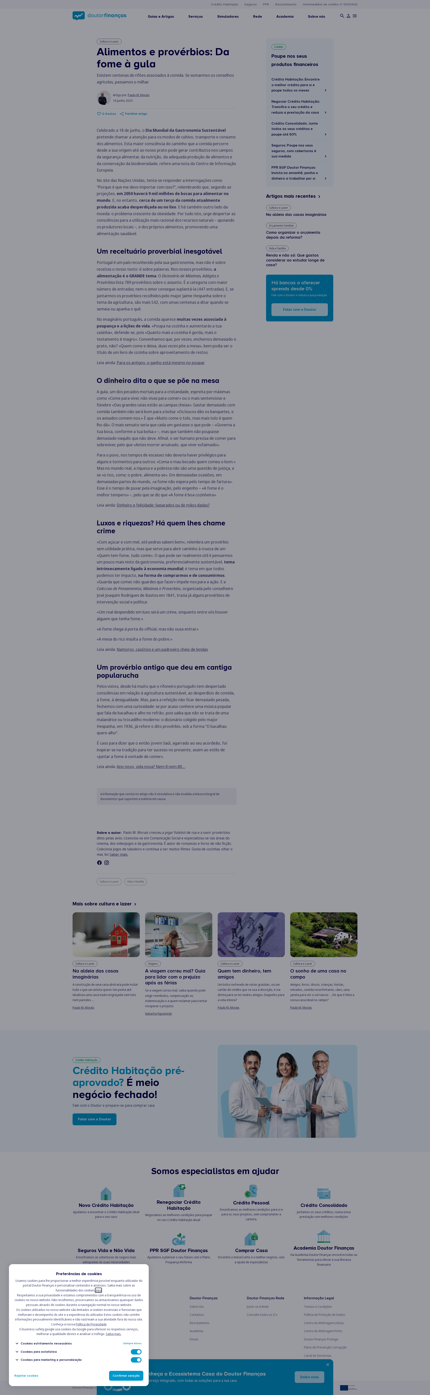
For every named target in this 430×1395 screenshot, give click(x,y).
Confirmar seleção (126, 1376)
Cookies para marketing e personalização (51, 1360)
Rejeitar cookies (26, 1376)
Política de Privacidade (91, 1324)
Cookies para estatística (39, 1352)
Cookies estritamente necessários (46, 1343)
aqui (98, 1290)
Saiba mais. (113, 1334)
